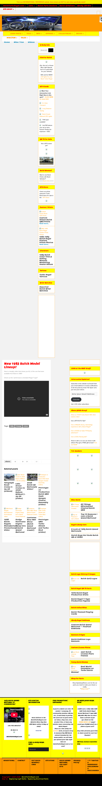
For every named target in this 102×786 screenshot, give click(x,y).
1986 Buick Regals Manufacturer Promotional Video (11, 524)
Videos (31, 42)
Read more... (44, 223)
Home (7, 42)
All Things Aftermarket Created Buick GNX (88, 507)
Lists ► (32, 6)
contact (55, 731)
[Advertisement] (46, 326)
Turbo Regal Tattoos (45, 276)
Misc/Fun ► (12, 38)
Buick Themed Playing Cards (82, 613)
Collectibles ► (65, 34)
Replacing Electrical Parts (38, 779)
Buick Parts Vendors (47, 6)
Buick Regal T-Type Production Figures (80, 600)
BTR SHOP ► (8, 9)
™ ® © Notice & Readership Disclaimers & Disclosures (93, 765)
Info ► (39, 34)
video (26, 426)
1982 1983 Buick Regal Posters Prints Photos (46, 239)
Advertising (8, 760)
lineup (18, 426)
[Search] (50, 50)
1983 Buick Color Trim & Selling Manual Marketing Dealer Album (46, 259)
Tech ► (29, 34)
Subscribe (76, 399)
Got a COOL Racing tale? (79, 436)
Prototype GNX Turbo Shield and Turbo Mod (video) (43, 525)
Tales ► (24, 38)
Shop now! (84, 689)
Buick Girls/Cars (67, 6)
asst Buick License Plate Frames (87, 654)
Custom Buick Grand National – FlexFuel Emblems (81, 626)
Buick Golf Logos (89, 579)
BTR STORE (50, 760)
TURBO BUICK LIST (85, 722)
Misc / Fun (19, 42)
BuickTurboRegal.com (30, 777)
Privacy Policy (77, 761)
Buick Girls (46, 181)
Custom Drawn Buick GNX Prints (45, 220)
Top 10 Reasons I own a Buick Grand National (89, 516)
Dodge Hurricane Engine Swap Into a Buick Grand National (21, 525)
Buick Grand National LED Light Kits (64, 763)
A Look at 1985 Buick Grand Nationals (84, 530)
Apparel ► (50, 34)
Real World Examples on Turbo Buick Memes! (82, 669)
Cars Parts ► (16, 34)
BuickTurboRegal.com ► (14, 6)
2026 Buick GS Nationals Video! (32, 486)
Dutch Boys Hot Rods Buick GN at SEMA (84, 536)
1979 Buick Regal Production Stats (79, 594)
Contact (21, 760)
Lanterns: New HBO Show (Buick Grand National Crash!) (31, 523)
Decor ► (80, 34)
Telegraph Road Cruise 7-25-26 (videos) (9, 487)
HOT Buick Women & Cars (35, 762)
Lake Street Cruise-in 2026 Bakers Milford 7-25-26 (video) (20, 491)
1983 (12, 426)
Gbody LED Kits (84, 6)
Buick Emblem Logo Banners (81, 640)
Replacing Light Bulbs (17, 779)
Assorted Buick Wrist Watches (45, 289)
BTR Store (46, 197)
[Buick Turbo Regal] (32, 23)
